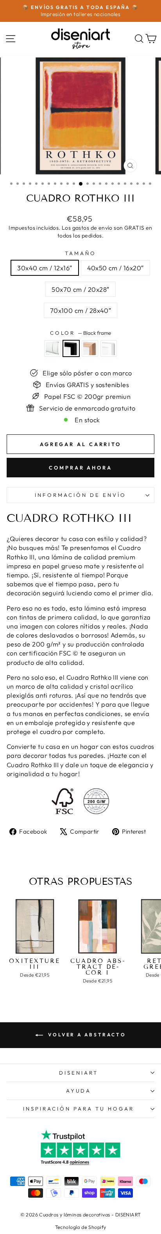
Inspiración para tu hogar (78, 1108)
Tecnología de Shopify (80, 1227)
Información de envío (80, 495)
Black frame (71, 348)
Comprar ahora (80, 467)
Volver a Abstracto (86, 1035)
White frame (108, 348)
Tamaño (80, 253)
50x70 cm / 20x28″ (80, 289)
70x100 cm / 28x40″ (80, 310)
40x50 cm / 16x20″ (115, 268)
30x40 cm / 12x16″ (44, 268)
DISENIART (78, 1073)
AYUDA (78, 1091)
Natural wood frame (90, 348)
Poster (52, 348)
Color (80, 333)
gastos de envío (92, 227)
